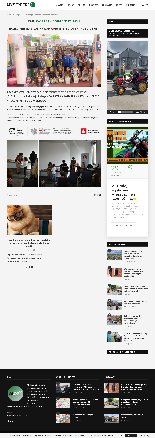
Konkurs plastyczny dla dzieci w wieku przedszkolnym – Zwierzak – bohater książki (29, 243)
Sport (119, 5)
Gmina (70, 5)
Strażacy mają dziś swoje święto (132, 416)
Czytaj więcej (144, 435)
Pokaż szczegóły (123, 225)
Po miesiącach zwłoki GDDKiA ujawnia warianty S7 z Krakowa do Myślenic (85, 401)
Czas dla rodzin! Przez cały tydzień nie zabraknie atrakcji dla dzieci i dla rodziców (135, 337)
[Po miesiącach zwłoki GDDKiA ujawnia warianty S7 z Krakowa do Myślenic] (63, 403)
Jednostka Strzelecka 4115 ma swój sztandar (135, 302)
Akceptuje (131, 435)
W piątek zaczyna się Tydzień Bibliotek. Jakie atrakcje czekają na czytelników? (134, 272)
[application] (127, 77)
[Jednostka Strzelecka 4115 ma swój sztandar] (114, 305)
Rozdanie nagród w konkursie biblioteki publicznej (54, 28)
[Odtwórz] (110, 112)
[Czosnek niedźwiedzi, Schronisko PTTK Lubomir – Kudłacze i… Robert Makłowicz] (63, 388)
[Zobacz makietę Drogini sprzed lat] (63, 418)
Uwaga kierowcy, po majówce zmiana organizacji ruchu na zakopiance (133, 255)
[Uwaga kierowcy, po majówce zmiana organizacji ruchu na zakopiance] (114, 255)
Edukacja (107, 5)
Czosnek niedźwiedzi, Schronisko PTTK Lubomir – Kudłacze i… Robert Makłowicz (86, 386)
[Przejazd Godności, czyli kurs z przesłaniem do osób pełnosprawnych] (114, 290)
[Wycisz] (141, 112)
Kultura (93, 5)
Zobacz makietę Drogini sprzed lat (83, 416)
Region (82, 5)
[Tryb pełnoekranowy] (145, 112)
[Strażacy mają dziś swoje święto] (111, 418)
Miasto (60, 5)
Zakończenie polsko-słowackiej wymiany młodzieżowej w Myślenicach (133, 319)
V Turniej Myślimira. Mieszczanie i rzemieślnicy (123, 192)
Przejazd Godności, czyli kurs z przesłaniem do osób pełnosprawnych (136, 288)
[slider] (125, 112)
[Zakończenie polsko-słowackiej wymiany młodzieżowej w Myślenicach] (114, 320)
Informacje (132, 5)
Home (9, 15)
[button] (128, 78)
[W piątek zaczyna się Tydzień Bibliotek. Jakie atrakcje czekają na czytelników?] (114, 272)
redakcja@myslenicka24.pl (17, 415)
